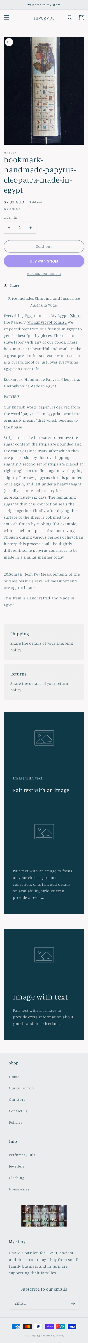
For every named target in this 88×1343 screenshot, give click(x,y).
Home (14, 1076)
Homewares (19, 1189)
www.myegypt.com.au (47, 322)
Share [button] (14, 285)
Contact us (18, 1111)
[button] (6, 17)
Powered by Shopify (53, 1335)
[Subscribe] (73, 1303)
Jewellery (17, 1166)
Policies (16, 1122)
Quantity (11, 217)
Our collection (21, 1088)
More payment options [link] (44, 273)
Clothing (16, 1177)
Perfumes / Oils (22, 1155)
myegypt (37, 1335)
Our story (17, 1099)
